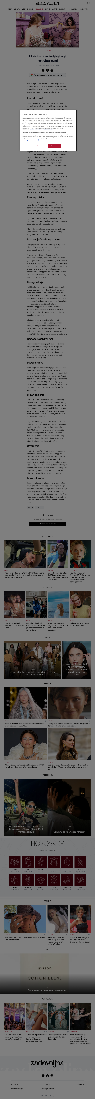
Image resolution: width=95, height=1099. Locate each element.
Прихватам (54, 146)
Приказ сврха (41, 146)
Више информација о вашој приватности (41, 130)
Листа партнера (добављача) (30, 140)
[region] (48, 130)
